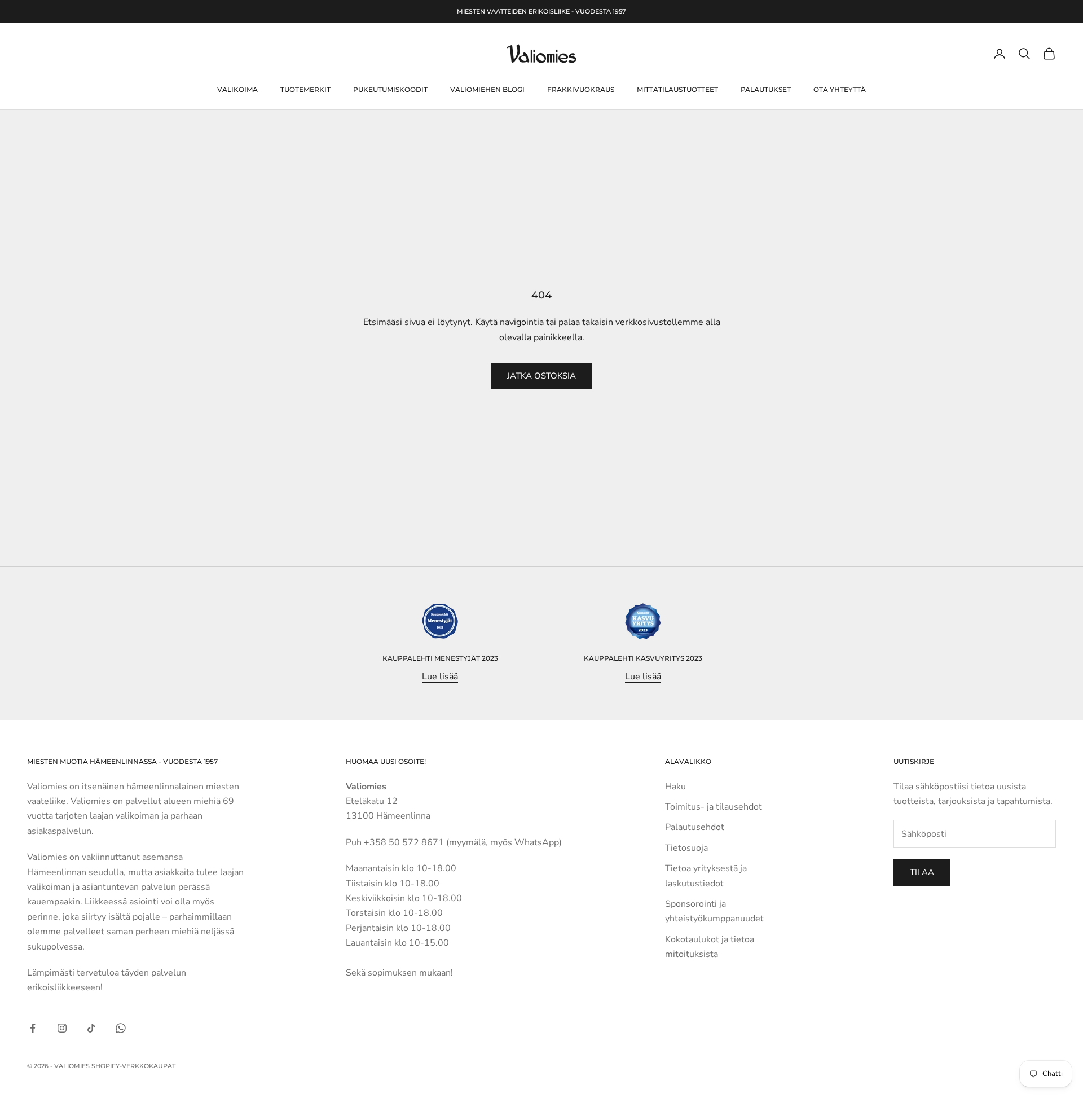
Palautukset (766, 89)
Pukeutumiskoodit (390, 89)
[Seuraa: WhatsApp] (120, 1028)
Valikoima (237, 89)
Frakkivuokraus (580, 89)
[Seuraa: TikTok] (91, 1028)
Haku (675, 786)
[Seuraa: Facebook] (32, 1028)
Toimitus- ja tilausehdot (713, 807)
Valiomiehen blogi (487, 89)
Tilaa (922, 872)
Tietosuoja (686, 848)
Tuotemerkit (305, 89)
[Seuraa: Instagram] (62, 1028)
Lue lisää (440, 676)
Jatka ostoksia (541, 375)
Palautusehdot (694, 827)
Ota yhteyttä (839, 89)
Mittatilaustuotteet (677, 89)
